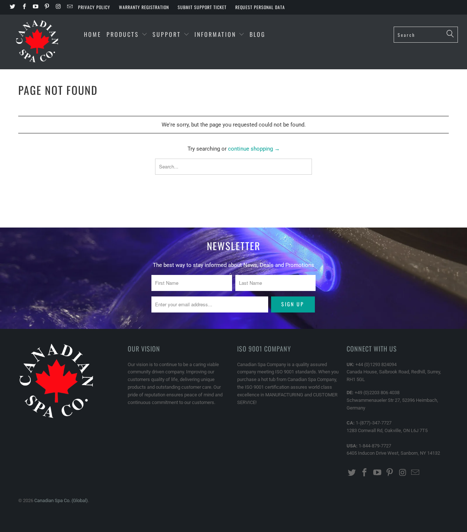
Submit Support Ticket (202, 7)
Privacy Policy (94, 7)
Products (123, 34)
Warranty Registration (144, 7)
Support (168, 34)
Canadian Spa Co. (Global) (61, 500)
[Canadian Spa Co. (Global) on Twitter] (12, 7)
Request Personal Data (260, 7)
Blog (258, 34)
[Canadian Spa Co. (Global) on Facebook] (23, 7)
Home (92, 34)
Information (216, 34)
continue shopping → (254, 148)
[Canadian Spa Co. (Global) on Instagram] (58, 7)
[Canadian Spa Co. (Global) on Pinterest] (46, 7)
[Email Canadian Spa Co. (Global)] (69, 7)
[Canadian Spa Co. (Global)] (37, 42)
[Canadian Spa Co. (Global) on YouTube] (35, 7)
